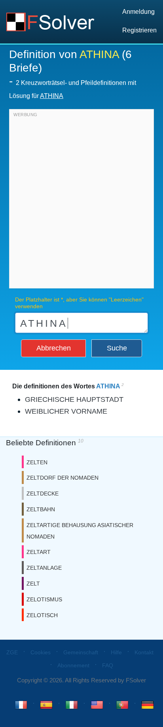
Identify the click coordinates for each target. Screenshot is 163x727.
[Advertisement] (81, 200)
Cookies (40, 652)
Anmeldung (138, 11)
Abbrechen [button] (53, 348)
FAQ (107, 665)
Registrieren (139, 30)
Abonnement (73, 665)
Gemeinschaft (80, 652)
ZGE (12, 652)
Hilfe (116, 652)
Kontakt (144, 652)
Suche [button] (117, 348)
